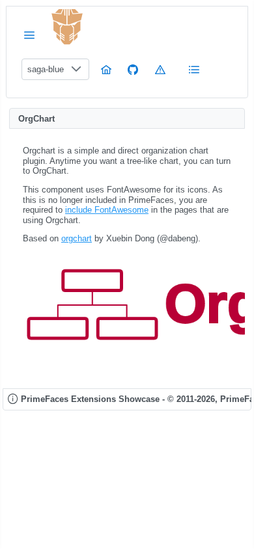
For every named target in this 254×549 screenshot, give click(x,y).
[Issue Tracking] (160, 69)
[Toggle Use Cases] (194, 69)
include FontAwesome (106, 210)
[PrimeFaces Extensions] (67, 27)
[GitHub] (132, 69)
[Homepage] (106, 69)
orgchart (76, 238)
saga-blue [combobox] (45, 69)
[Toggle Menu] (29, 35)
